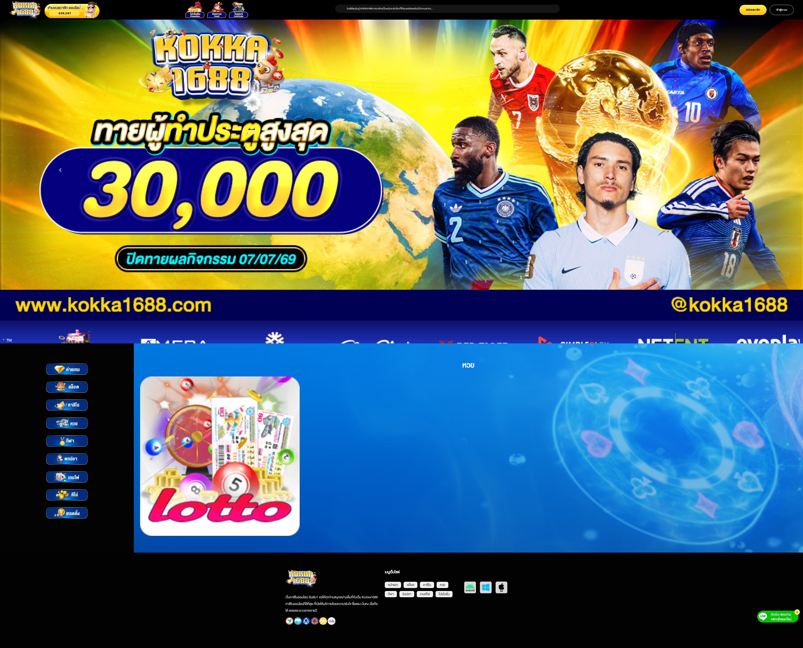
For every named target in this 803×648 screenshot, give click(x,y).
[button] (60, 172)
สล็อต (410, 588)
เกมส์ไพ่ (425, 597)
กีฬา (391, 597)
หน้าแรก (393, 588)
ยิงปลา (407, 597)
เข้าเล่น (220, 459)
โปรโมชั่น (444, 597)
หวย (442, 588)
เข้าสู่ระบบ (781, 10)
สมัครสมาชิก (753, 10)
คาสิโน (427, 588)
